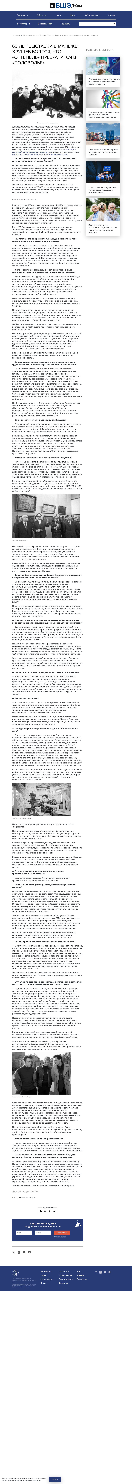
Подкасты (65, 24)
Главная (16, 35)
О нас (43, 1283)
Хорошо (55, 1479)
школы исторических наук (25, 154)
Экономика (22, 15)
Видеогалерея (45, 24)
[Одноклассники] (50, 1211)
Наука (73, 15)
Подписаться (62, 1233)
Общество (42, 15)
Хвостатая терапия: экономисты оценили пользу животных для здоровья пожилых (103, 229)
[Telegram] (54, 1211)
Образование (91, 15)
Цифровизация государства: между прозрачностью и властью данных (103, 190)
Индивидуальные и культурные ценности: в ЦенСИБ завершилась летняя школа (104, 114)
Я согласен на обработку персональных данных (60, 1237)
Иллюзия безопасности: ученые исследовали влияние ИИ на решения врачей (104, 81)
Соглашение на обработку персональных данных (24, 1281)
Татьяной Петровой (58, 154)
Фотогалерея (23, 24)
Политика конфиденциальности (21, 1278)
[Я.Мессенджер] (41, 1211)
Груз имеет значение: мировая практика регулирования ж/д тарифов (103, 152)
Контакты (63, 1283)
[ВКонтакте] (45, 1211)
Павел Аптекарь (27, 1197)
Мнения (111, 15)
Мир (59, 15)
